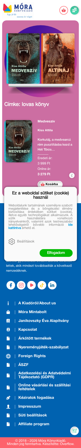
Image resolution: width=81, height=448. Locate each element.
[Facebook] (10, 285)
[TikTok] (42, 285)
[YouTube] (31, 285)
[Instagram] (21, 285)
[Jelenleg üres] (63, 10)
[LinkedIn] (52, 285)
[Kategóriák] (74, 431)
